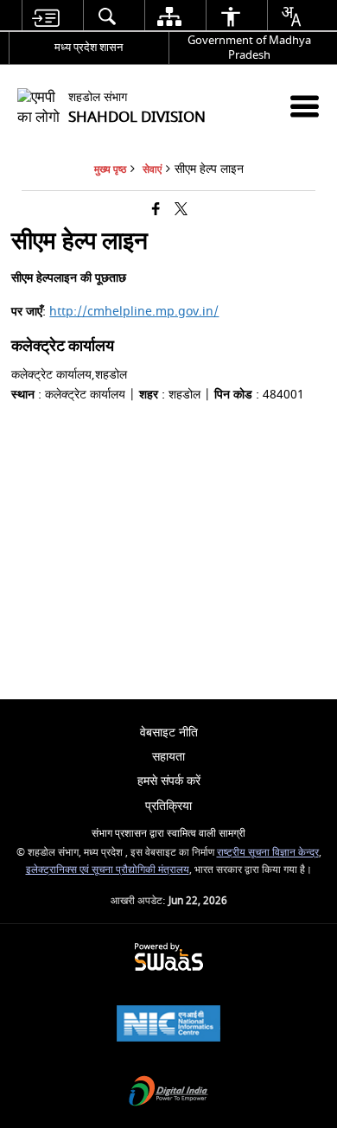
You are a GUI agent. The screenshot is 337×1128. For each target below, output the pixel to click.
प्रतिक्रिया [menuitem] (168, 806)
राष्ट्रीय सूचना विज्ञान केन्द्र (268, 852)
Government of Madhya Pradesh (249, 47)
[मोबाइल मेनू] (304, 106)
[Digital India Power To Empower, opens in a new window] (168, 1093)
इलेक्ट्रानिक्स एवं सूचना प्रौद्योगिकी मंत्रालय (107, 870)
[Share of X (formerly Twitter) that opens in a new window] (181, 210)
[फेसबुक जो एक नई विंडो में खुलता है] (156, 210)
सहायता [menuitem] (168, 757)
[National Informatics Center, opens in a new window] (168, 1025)
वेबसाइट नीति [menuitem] (169, 732)
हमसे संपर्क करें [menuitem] (168, 781)
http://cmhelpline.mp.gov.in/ (134, 312)
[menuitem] (46, 16)
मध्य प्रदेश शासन (88, 47)
